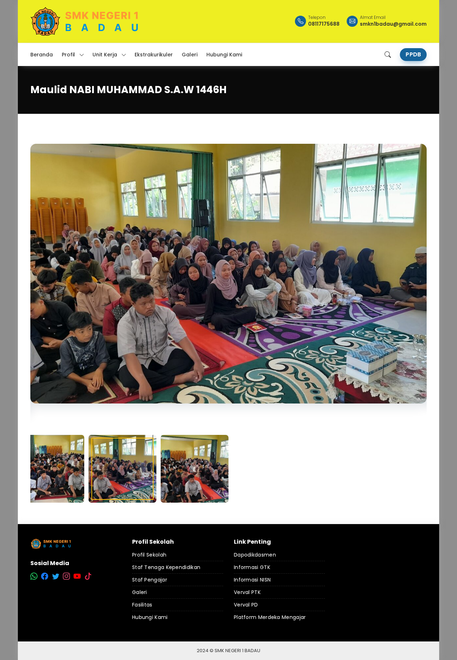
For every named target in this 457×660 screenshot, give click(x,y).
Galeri (139, 592)
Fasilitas (142, 604)
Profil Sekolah (149, 554)
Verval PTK (247, 592)
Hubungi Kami (150, 617)
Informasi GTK (252, 567)
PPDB (413, 54)
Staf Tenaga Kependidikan (166, 567)
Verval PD (246, 604)
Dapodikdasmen (255, 554)
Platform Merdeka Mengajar (270, 617)
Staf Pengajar (149, 579)
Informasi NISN (252, 579)
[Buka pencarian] (388, 54)
